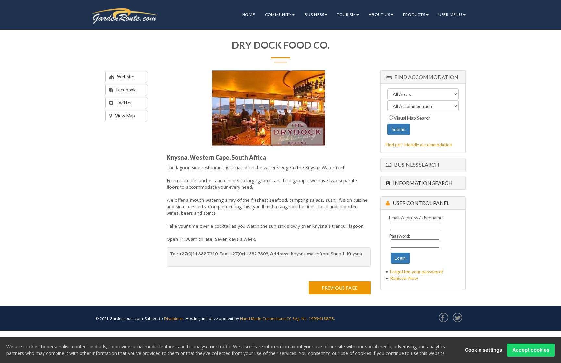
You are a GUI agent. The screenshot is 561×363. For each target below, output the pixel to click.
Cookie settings (483, 350)
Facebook (124, 89)
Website (124, 76)
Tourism (346, 14)
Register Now (404, 278)
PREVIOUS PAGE (340, 288)
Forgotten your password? (416, 271)
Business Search (415, 165)
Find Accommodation (425, 77)
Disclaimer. (174, 318)
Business (314, 14)
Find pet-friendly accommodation (419, 144)
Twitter (122, 102)
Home (248, 14)
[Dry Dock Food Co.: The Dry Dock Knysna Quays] (268, 108)
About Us (379, 14)
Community (278, 14)
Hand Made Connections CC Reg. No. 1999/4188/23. (287, 318)
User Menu (450, 14)
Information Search (421, 183)
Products (414, 14)
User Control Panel (419, 203)
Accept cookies (530, 350)
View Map (123, 115)
